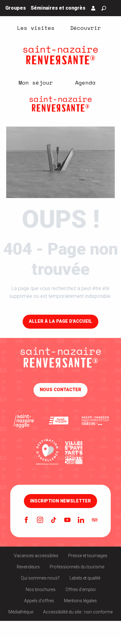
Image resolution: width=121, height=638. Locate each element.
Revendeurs (28, 566)
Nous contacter (60, 389)
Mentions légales (80, 600)
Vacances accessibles (36, 555)
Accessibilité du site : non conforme (78, 611)
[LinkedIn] (81, 520)
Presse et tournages (87, 555)
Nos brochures (41, 589)
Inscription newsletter (60, 501)
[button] (104, 8)
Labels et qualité (84, 578)
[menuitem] (35, 27)
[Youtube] (67, 520)
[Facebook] (26, 520)
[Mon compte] (93, 8)
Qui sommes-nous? (40, 578)
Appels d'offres (39, 600)
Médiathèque (20, 611)
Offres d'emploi (80, 589)
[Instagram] (40, 520)
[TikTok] (53, 520)
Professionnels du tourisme (77, 566)
